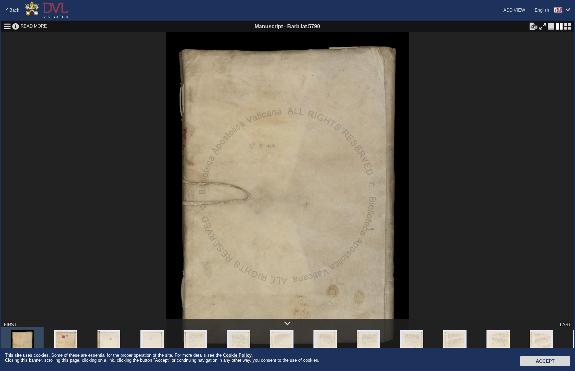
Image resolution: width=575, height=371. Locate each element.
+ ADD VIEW (512, 10)
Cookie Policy (237, 355)
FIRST (10, 324)
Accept (545, 361)
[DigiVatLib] (46, 16)
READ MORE (34, 26)
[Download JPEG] (533, 26)
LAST (565, 324)
